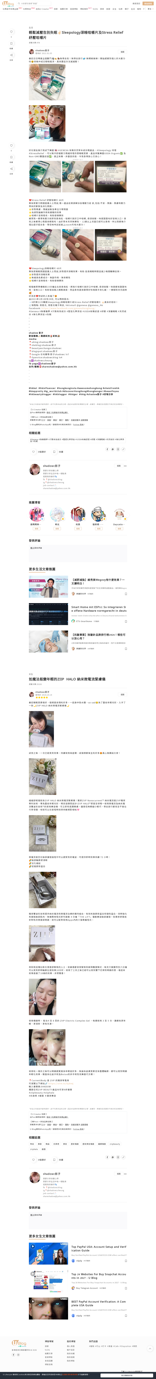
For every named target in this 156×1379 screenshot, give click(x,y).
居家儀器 (75, 1144)
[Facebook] (11, 174)
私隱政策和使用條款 (70, 1374)
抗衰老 (56, 1144)
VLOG (95, 9)
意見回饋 (49, 1360)
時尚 (32, 1144)
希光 (57, 524)
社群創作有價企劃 (10, 9)
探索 (56, 9)
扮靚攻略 (74, 420)
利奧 (78, 524)
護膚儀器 (102, 1144)
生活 (133, 9)
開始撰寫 (148, 3)
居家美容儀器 (88, 1144)
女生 (114, 9)
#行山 (97, 1346)
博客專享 (84, 9)
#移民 (134, 1346)
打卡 (43, 420)
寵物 (139, 9)
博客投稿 (49, 1364)
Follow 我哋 (78, 424)
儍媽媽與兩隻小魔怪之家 (36, 524)
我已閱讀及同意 (126, 1375)
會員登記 (136, 3)
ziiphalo (34, 1149)
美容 (65, 1144)
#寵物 (91, 1346)
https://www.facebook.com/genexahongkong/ (68, 308)
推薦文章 (64, 9)
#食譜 (109, 1346)
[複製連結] (11, 194)
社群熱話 (27, 9)
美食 (102, 9)
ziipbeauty (115, 1144)
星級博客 (74, 9)
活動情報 (84, 420)
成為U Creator (42, 9)
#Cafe (116, 1346)
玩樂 (121, 9)
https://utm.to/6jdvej (60, 1083)
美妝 (40, 1144)
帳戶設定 (71, 1349)
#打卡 (103, 1346)
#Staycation (125, 1346)
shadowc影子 (42, 50)
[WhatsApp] (11, 181)
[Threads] (11, 187)
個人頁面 (71, 1346)
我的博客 (71, 1360)
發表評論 (36, 547)
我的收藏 (71, 1353)
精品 (48, 1144)
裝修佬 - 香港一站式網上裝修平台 (99, 524)
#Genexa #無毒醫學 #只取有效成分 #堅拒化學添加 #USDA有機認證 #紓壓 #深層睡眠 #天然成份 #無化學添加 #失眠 (77, 440)
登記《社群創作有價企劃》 (58, 412)
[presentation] (29, 515)
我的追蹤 (71, 1357)
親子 (127, 9)
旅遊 (108, 9)
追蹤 (122, 51)
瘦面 (44, 1149)
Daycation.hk (119, 524)
